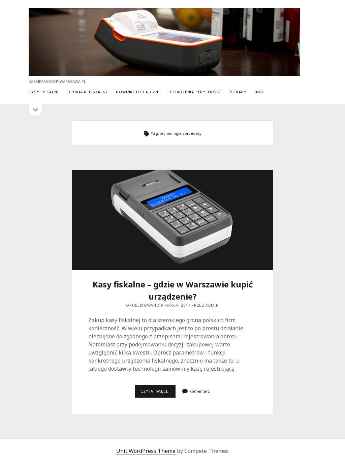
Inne (259, 91)
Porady (238, 91)
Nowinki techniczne (138, 91)
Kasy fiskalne (44, 91)
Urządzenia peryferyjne (195, 91)
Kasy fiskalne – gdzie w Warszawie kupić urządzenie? (172, 220)
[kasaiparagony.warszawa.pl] (164, 72)
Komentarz (199, 391)
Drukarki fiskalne (87, 91)
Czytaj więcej (158, 393)
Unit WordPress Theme (146, 451)
